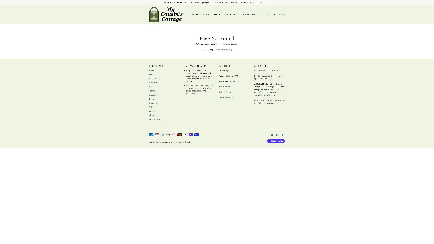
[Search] (268, 14)
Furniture (153, 82)
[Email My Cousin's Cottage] (272, 135)
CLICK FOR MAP (225, 87)
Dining (152, 99)
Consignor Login (249, 14)
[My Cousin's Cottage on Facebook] (277, 135)
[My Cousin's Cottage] (166, 14)
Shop (204, 14)
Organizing (153, 103)
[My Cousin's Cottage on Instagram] (282, 135)
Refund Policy (268, 95)
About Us (231, 14)
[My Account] (274, 14)
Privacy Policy (225, 92)
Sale (151, 107)
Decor (151, 87)
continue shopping (224, 49)
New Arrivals (154, 78)
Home (195, 14)
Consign (217, 14)
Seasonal (153, 95)
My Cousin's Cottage (164, 142)
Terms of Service (226, 97)
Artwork (152, 91)
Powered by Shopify (182, 142)
